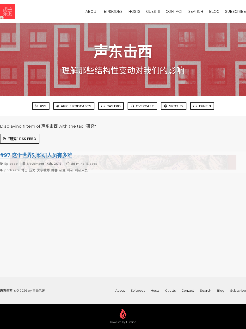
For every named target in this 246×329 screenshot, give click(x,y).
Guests (153, 11)
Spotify (176, 106)
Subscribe (235, 11)
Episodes (113, 11)
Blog (214, 11)
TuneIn (204, 106)
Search (195, 11)
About (92, 11)
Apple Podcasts (76, 106)
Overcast (145, 106)
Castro (113, 106)
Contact (174, 11)
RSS (43, 106)
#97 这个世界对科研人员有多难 (36, 155)
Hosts (134, 11)
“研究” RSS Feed (22, 139)
